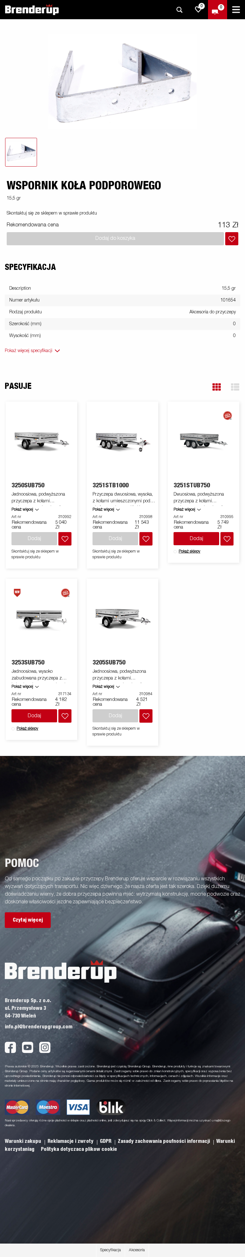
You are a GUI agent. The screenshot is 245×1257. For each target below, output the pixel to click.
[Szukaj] (179, 10)
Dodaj (196, 538)
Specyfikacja (110, 1250)
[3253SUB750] (41, 619)
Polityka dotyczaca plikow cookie (79, 1149)
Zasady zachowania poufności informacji (164, 1141)
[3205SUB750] (122, 619)
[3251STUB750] (203, 442)
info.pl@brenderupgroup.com (38, 1026)
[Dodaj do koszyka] (231, 238)
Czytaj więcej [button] (28, 920)
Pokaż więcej (22, 510)
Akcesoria (137, 1250)
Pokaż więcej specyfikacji (28, 351)
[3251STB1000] (122, 442)
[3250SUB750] (41, 442)
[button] (216, 387)
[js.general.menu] (236, 9)
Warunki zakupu (23, 1141)
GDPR (106, 1141)
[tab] (21, 152)
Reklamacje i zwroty (71, 1141)
